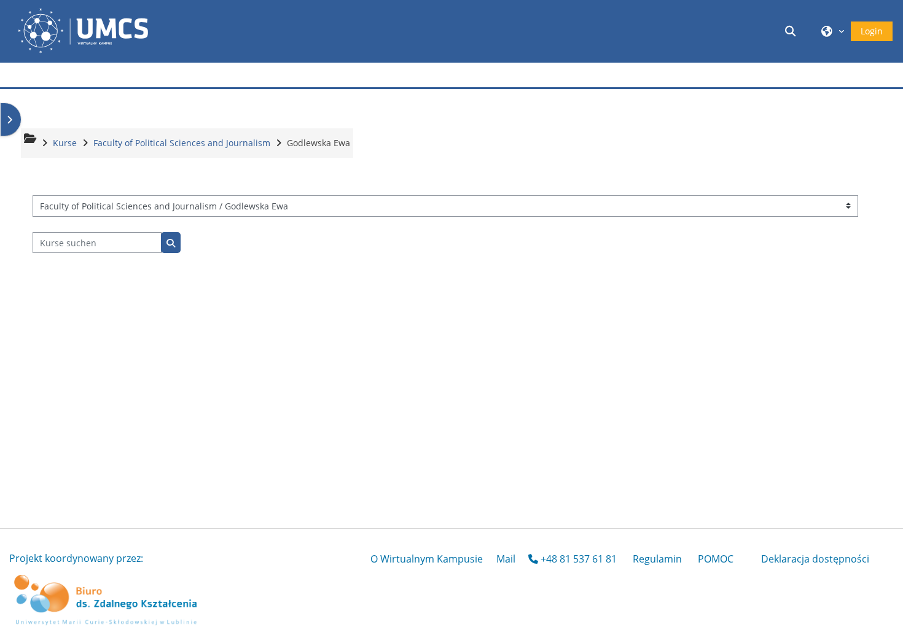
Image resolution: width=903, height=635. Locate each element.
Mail (505, 559)
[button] (792, 31)
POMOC (715, 559)
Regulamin (657, 559)
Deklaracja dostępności (815, 559)
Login (872, 31)
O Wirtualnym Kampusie (426, 559)
